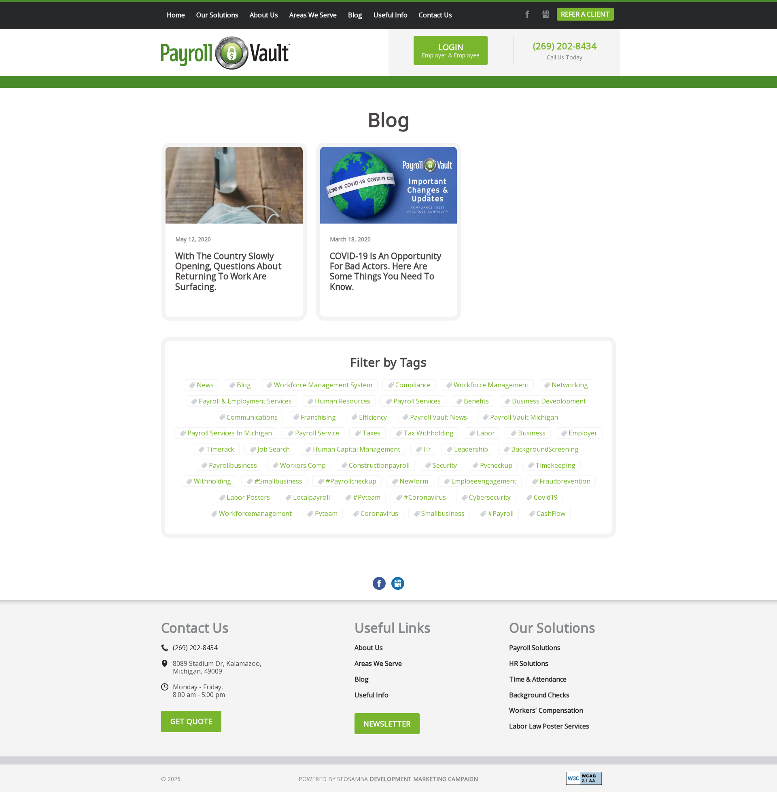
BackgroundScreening (545, 449)
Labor (486, 433)
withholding (212, 481)
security (445, 465)
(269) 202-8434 (565, 45)
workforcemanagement (255, 513)
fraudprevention (564, 481)
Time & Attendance (538, 679)
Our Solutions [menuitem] (217, 15)
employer (583, 433)
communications (252, 417)
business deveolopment (549, 401)
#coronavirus (424, 497)
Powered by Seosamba (388, 779)
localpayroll (311, 497)
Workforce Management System (323, 384)
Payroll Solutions (534, 647)
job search (273, 449)
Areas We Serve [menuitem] (313, 15)
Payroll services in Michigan (229, 433)
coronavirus (379, 513)
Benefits (476, 401)
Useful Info (371, 695)
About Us (369, 647)
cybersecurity (490, 497)
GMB (544, 14)
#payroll (501, 513)
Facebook (526, 14)
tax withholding (428, 433)
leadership (471, 449)
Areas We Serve (378, 663)
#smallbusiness (278, 481)
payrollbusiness (233, 465)
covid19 (546, 497)
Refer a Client (585, 14)
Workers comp (303, 465)
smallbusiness (443, 513)
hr (427, 449)
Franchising (318, 417)
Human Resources (342, 401)
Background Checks (539, 695)
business (532, 433)
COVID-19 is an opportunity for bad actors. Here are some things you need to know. (386, 271)
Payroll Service (317, 433)
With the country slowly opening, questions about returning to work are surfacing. (228, 271)
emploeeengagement (483, 481)
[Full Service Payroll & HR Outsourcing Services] (226, 53)
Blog (244, 384)
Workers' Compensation (546, 710)
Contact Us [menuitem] (435, 15)
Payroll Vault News (438, 417)
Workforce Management (491, 384)
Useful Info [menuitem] (391, 15)
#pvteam (366, 497)
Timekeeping (555, 465)
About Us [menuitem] (264, 15)
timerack (220, 449)
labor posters (248, 497)
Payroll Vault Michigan (524, 417)
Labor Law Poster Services (549, 726)
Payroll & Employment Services (245, 401)
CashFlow (551, 513)
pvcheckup (496, 465)
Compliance (413, 384)
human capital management (356, 449)
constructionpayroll (379, 465)
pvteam (326, 513)
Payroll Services (417, 401)
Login (451, 50)
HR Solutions (528, 663)
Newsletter (386, 724)
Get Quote (191, 721)
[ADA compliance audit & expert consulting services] (584, 777)
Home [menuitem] (176, 15)
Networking (570, 384)
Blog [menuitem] (355, 15)
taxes (371, 433)
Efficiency (373, 417)
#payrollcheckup (350, 481)
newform (413, 481)
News (205, 384)
